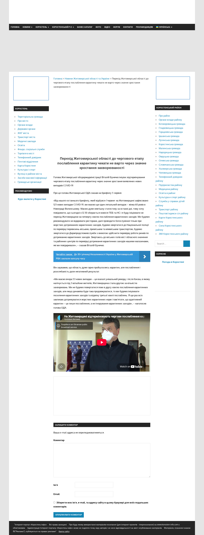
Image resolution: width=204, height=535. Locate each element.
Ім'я (55, 484)
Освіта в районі (167, 193)
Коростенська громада (171, 144)
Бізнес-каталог (84, 27)
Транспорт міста (26, 137)
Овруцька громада (169, 156)
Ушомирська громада (170, 168)
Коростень (41, 27)
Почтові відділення (28, 161)
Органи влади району (170, 119)
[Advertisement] (139, 12)
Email (56, 494)
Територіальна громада (30, 116)
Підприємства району (170, 185)
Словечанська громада (171, 164)
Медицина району (168, 189)
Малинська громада (169, 148)
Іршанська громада (169, 136)
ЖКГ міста (23, 133)
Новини (26, 27)
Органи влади (25, 124)
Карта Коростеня (27, 165)
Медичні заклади (27, 141)
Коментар (58, 440)
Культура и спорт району (172, 197)
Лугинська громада (169, 140)
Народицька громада (170, 152)
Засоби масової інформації (32, 177)
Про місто (23, 120)
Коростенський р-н (62, 27)
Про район (164, 115)
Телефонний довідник (29, 157)
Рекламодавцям (144, 27)
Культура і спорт (26, 169)
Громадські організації (29, 181)
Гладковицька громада (171, 127)
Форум (116, 27)
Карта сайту (64, 531)
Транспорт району (168, 209)
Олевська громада (169, 160)
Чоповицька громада (170, 172)
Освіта (21, 145)
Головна (15, 27)
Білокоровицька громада (172, 123)
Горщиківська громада (171, 131)
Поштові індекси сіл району (173, 213)
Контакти (128, 27)
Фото (98, 27)
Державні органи (26, 128)
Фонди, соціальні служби (31, 149)
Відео (107, 27)
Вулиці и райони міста (30, 173)
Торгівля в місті (26, 153)
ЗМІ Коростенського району (173, 233)
